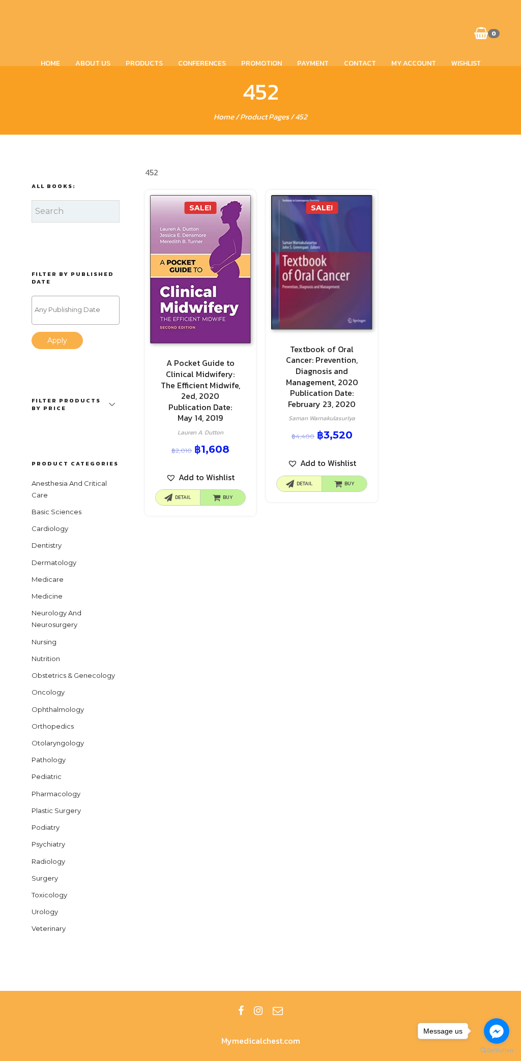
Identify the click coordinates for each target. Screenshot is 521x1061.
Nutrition (46, 658)
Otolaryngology (58, 743)
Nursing (44, 642)
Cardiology (50, 528)
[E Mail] (278, 1010)
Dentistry (47, 545)
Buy (228, 497)
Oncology (48, 692)
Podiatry (46, 827)
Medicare (48, 579)
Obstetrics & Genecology (73, 675)
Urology (45, 912)
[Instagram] (258, 1010)
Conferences (202, 63)
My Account (413, 63)
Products (144, 63)
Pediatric (47, 776)
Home (50, 63)
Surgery (45, 878)
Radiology (48, 861)
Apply (57, 340)
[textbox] (78, 310)
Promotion (261, 63)
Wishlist (466, 63)
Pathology (49, 760)
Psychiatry (48, 844)
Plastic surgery (56, 810)
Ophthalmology (58, 709)
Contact (360, 63)
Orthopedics (53, 726)
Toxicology (49, 895)
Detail (183, 497)
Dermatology (54, 562)
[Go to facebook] (496, 1031)
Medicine (47, 596)
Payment (313, 63)
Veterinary (49, 928)
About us (92, 63)
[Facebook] (241, 1010)
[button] (200, 477)
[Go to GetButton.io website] (496, 1050)
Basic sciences (56, 512)
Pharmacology (56, 794)
